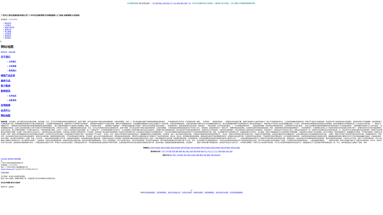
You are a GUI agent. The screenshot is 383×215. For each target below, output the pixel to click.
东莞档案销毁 (209, 192)
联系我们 (8, 38)
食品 (189, 155)
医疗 (171, 155)
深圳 (157, 3)
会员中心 (5, 110)
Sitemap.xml (10, 169)
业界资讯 (12, 100)
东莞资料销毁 (161, 192)
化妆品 (193, 155)
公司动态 (12, 96)
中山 (175, 3)
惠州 (178, 3)
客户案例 (8, 31)
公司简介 (8, 25)
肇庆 (182, 3)
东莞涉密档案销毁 (236, 192)
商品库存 (217, 155)
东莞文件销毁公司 (174, 192)
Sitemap (3, 169)
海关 (185, 155)
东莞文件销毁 (155, 148)
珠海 (167, 3)
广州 (153, 3)
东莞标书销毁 (198, 192)
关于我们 (5, 56)
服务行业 (8, 29)
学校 (205, 155)
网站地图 (12, 52)
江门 (171, 3)
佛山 (160, 3)
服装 (208, 155)
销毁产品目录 (9, 27)
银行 (174, 155)
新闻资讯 (8, 36)
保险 (197, 155)
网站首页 (8, 23)
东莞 (164, 3)
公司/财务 (180, 155)
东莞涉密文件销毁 (222, 192)
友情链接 (5, 105)
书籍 (212, 155)
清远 (185, 3)
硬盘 (201, 155)
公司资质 (8, 33)
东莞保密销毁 (150, 192)
